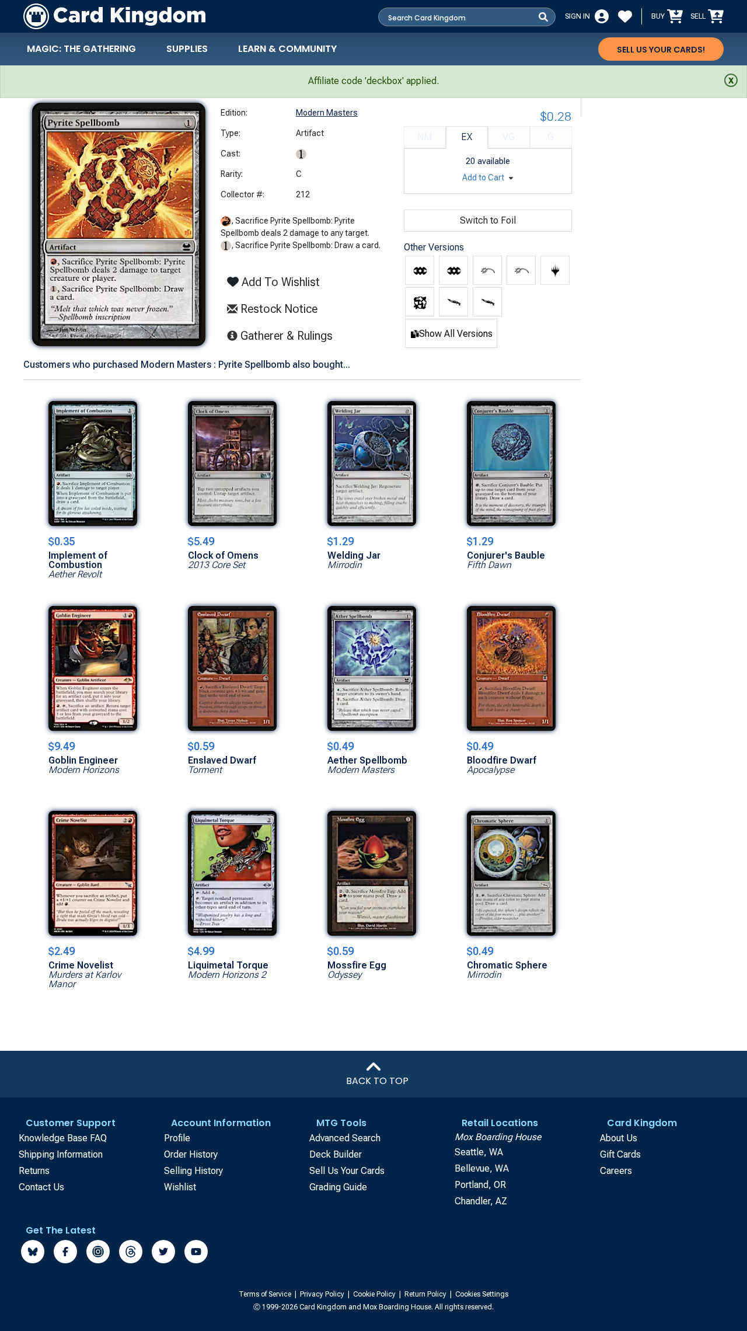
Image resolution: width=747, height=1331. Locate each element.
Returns (34, 1170)
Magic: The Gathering (81, 48)
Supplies (187, 48)
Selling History (193, 1170)
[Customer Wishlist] (625, 16)
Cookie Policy (375, 1294)
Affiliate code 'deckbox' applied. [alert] (373, 80)
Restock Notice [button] (277, 309)
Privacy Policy (323, 1294)
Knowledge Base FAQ (63, 1138)
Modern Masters (327, 112)
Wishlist (180, 1187)
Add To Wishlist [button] (279, 282)
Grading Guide (338, 1187)
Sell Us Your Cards (347, 1170)
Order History (191, 1154)
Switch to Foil (488, 220)
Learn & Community (287, 48)
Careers (616, 1170)
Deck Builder (335, 1154)
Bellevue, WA (482, 1168)
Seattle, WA (479, 1152)
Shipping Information (61, 1154)
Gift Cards (620, 1154)
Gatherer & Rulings (290, 335)
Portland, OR (480, 1184)
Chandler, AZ (481, 1201)
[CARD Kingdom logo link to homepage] (114, 16)
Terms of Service (266, 1294)
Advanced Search (345, 1138)
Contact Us (41, 1187)
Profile (177, 1138)
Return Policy (426, 1294)
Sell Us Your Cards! (661, 49)
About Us (618, 1138)
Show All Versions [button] (456, 333)
